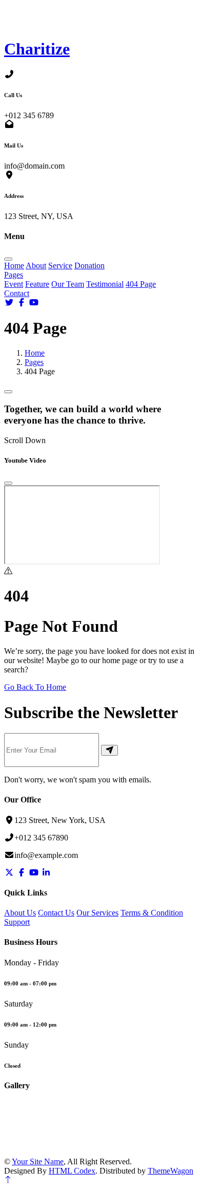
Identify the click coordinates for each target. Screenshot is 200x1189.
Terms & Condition (152, 912)
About (36, 265)
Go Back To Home (35, 687)
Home (14, 265)
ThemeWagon (170, 1170)
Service (60, 265)
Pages (13, 274)
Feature (37, 284)
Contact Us (56, 912)
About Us (20, 912)
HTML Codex (72, 1170)
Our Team (67, 284)
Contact (16, 293)
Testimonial (105, 284)
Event (13, 284)
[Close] (8, 483)
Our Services (97, 912)
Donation (89, 265)
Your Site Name (38, 1161)
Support (17, 922)
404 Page (141, 284)
